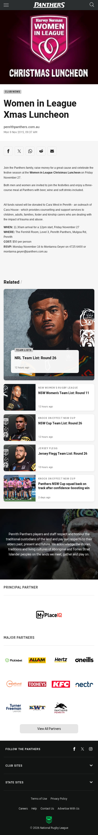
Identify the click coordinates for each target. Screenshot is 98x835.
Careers (23, 808)
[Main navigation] (6, 5)
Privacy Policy (59, 798)
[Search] (91, 5)
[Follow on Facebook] (74, 749)
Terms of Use (39, 798)
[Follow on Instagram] (91, 749)
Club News (12, 91)
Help (34, 808)
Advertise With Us (68, 808)
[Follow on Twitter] (82, 749)
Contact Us (47, 808)
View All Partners (49, 728)
